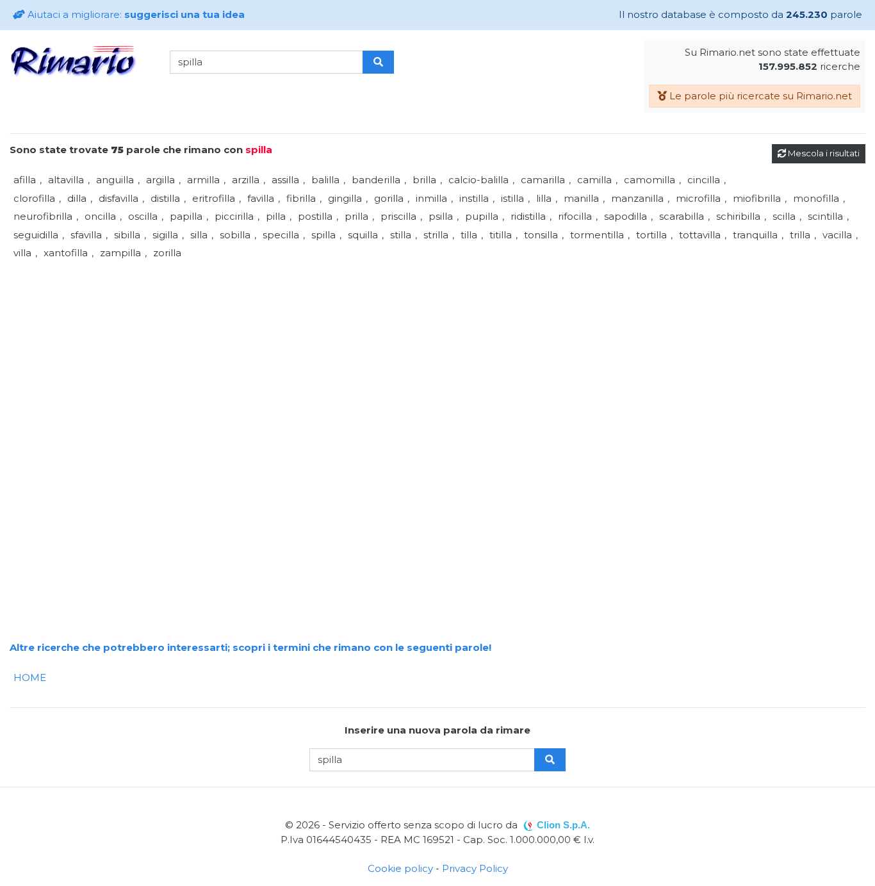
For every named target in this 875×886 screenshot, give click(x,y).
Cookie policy (400, 868)
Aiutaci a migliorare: (135, 14)
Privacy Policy (475, 868)
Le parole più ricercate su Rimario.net (759, 96)
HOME (29, 677)
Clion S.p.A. (563, 824)
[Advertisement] (394, 352)
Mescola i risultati (823, 153)
